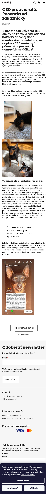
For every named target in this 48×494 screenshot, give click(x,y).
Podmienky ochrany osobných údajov (17, 418)
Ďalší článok (24, 335)
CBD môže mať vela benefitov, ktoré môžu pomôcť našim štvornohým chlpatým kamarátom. (23, 74)
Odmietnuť (12, 488)
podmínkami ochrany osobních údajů (21, 370)
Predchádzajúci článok (24, 328)
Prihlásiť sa (10, 379)
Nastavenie (23, 480)
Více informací (28, 474)
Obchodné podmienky (11, 415)
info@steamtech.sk (14, 396)
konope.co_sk (11, 399)
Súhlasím (34, 488)
